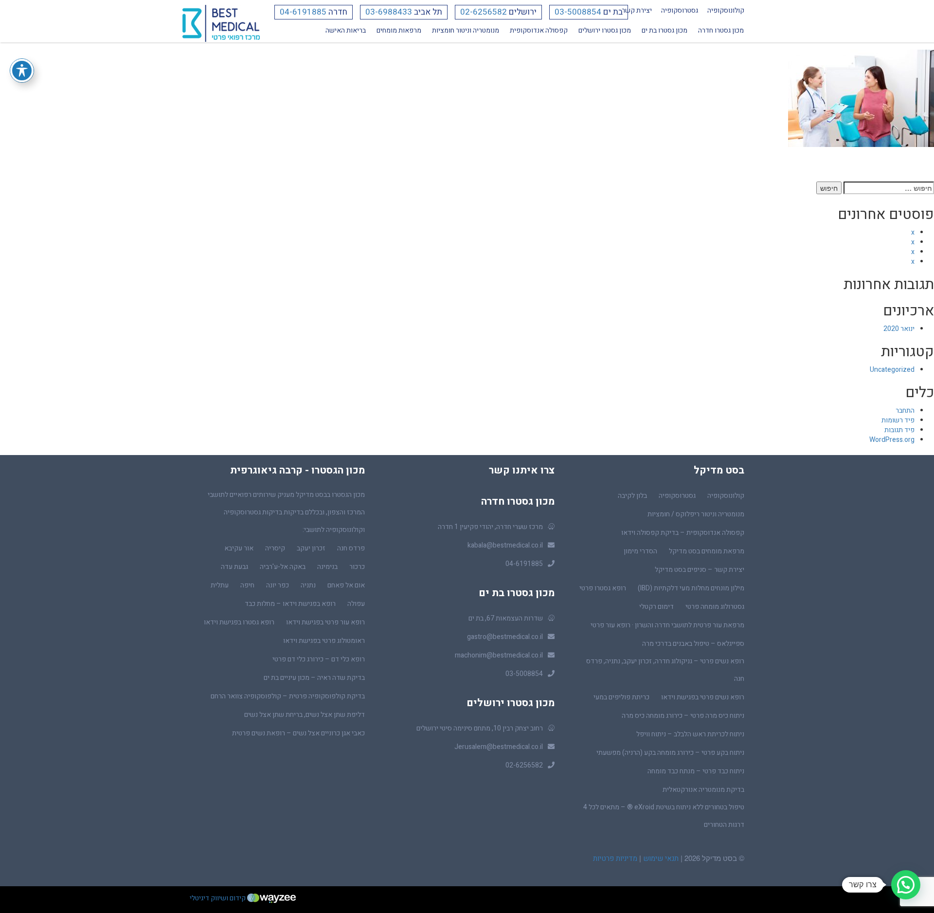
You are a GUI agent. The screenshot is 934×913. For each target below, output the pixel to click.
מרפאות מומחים (399, 30)
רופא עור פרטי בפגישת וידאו (325, 622)
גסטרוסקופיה (679, 10)
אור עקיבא (238, 548)
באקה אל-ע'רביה (282, 567)
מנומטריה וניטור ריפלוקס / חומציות (695, 514)
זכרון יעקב (311, 548)
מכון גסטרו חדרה (721, 30)
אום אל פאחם (346, 585)
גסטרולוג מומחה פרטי (714, 607)
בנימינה (327, 567)
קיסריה (275, 548)
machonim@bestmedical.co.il (499, 655)
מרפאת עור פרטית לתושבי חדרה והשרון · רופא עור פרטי (667, 625)
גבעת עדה (234, 567)
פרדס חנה (351, 548)
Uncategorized (892, 370)
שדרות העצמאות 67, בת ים (505, 618)
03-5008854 (578, 12)
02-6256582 (483, 12)
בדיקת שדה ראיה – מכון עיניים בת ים (314, 678)
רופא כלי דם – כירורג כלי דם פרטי (318, 659)
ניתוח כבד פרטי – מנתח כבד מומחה (695, 771)
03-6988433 (388, 12)
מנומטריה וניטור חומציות (465, 30)
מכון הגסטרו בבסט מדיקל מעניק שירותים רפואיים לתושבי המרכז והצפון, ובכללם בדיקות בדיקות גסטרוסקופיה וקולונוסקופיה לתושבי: (286, 512)
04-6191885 (303, 12)
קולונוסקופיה (725, 10)
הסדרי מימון (640, 551)
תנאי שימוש (660, 858)
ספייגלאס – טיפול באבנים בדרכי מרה (693, 644)
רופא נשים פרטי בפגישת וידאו (702, 697)
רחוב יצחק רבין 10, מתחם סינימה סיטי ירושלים (479, 728)
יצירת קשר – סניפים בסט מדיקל (699, 570)
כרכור (357, 567)
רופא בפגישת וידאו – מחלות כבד (290, 604)
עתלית (220, 585)
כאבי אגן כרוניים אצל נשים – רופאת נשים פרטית (298, 733)
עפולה (356, 604)
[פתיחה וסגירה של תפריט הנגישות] (22, 70)
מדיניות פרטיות (615, 858)
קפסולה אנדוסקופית (539, 30)
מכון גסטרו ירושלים (604, 30)
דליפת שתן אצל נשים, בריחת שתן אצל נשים (304, 715)
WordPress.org (892, 440)
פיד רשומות (898, 420)
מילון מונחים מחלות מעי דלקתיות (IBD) (691, 588)
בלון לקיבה (632, 496)
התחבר (905, 410)
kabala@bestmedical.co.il (505, 545)
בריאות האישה (345, 30)
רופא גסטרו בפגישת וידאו (239, 622)
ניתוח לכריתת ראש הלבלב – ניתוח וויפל (690, 734)
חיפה (247, 585)
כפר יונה (277, 585)
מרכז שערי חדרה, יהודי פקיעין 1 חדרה (490, 527)
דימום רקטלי (656, 607)
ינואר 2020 (899, 329)
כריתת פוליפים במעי (621, 697)
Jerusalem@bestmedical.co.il (498, 747)
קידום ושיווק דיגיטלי (218, 898)
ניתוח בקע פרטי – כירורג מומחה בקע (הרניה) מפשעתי (670, 753)
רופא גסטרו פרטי (602, 588)
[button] (905, 884)
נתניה (308, 585)
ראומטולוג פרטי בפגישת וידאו (324, 641)
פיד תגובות (899, 430)
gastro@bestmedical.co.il (505, 637)
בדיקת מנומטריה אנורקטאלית (703, 790)
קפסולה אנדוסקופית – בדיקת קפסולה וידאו (682, 533)
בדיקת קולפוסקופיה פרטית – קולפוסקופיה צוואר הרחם (288, 696)
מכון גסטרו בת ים (664, 30)
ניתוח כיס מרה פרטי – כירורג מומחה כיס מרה (683, 716)
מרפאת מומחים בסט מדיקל (706, 551)
